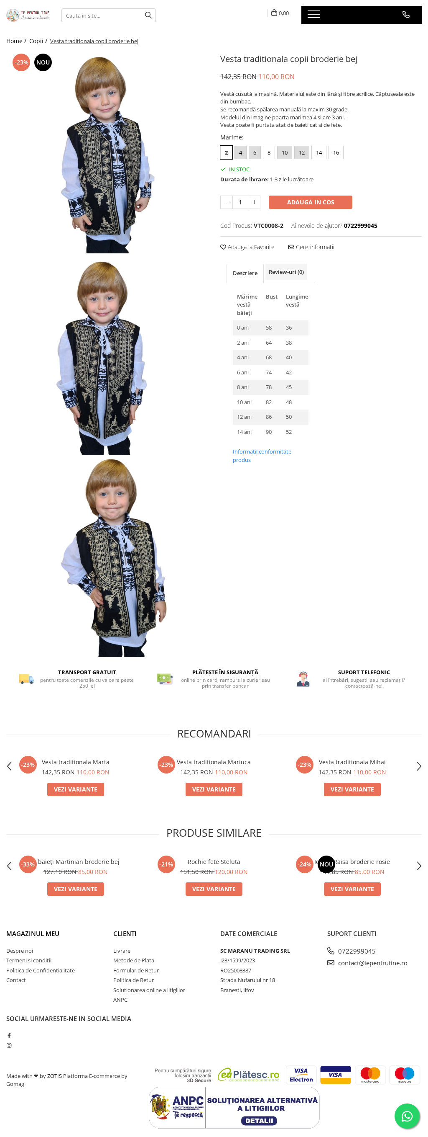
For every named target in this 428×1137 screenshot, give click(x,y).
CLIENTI (125, 933)
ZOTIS (54, 1076)
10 (285, 152)
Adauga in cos (310, 202)
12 (302, 152)
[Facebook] (9, 1035)
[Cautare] (148, 15)
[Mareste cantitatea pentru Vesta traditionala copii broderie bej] (254, 202)
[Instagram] (9, 1045)
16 (336, 152)
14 (319, 152)
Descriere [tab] (245, 273)
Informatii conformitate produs (262, 456)
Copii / (39, 41)
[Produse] (315, 16)
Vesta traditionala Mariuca (214, 762)
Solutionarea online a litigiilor (149, 990)
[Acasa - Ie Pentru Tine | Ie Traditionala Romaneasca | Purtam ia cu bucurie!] (27, 15)
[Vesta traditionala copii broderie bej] (107, 152)
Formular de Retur (136, 970)
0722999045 (356, 951)
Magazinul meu (32, 933)
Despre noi (19, 950)
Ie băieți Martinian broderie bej (75, 862)
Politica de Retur (133, 980)
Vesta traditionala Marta (76, 762)
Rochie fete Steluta (214, 862)
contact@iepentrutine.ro (372, 963)
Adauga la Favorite (250, 247)
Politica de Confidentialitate (40, 970)
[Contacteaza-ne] (406, 14)
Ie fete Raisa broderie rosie (352, 862)
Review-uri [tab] (286, 272)
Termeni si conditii (28, 960)
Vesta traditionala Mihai (352, 762)
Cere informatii (314, 247)
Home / (17, 41)
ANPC (120, 999)
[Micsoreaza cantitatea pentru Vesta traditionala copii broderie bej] (226, 202)
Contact (16, 980)
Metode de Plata (133, 960)
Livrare (121, 950)
